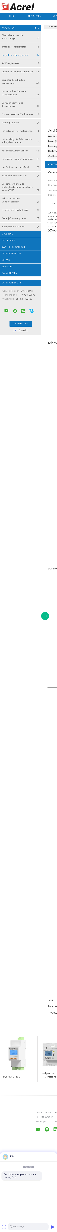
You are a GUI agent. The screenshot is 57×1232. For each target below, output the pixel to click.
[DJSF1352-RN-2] (17, 1053)
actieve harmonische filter (21, 176)
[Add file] (4, 1226)
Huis (11, 16)
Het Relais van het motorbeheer (21, 131)
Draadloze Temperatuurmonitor (21, 72)
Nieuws (6, 260)
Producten (34, 16)
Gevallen (7, 267)
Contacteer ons (11, 254)
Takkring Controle (21, 123)
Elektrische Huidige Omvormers (21, 159)
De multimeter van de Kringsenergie (21, 104)
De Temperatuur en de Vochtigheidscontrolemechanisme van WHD (21, 187)
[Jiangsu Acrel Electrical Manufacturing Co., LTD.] (6, 310)
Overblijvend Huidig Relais (21, 210)
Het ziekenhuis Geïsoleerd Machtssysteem (21, 93)
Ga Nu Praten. (10, 273)
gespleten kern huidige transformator (21, 81)
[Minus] (52, 1157)
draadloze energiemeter (21, 47)
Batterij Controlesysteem (21, 218)
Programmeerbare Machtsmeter (21, 114)
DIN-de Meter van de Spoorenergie (21, 37)
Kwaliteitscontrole (13, 247)
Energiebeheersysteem (21, 227)
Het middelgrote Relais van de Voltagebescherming (21, 141)
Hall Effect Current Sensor (21, 151)
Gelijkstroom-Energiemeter (21, 55)
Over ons (7, 234)
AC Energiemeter (21, 63)
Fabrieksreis (8, 240)
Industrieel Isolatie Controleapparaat (21, 200)
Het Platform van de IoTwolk (21, 167)
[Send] (52, 1226)
